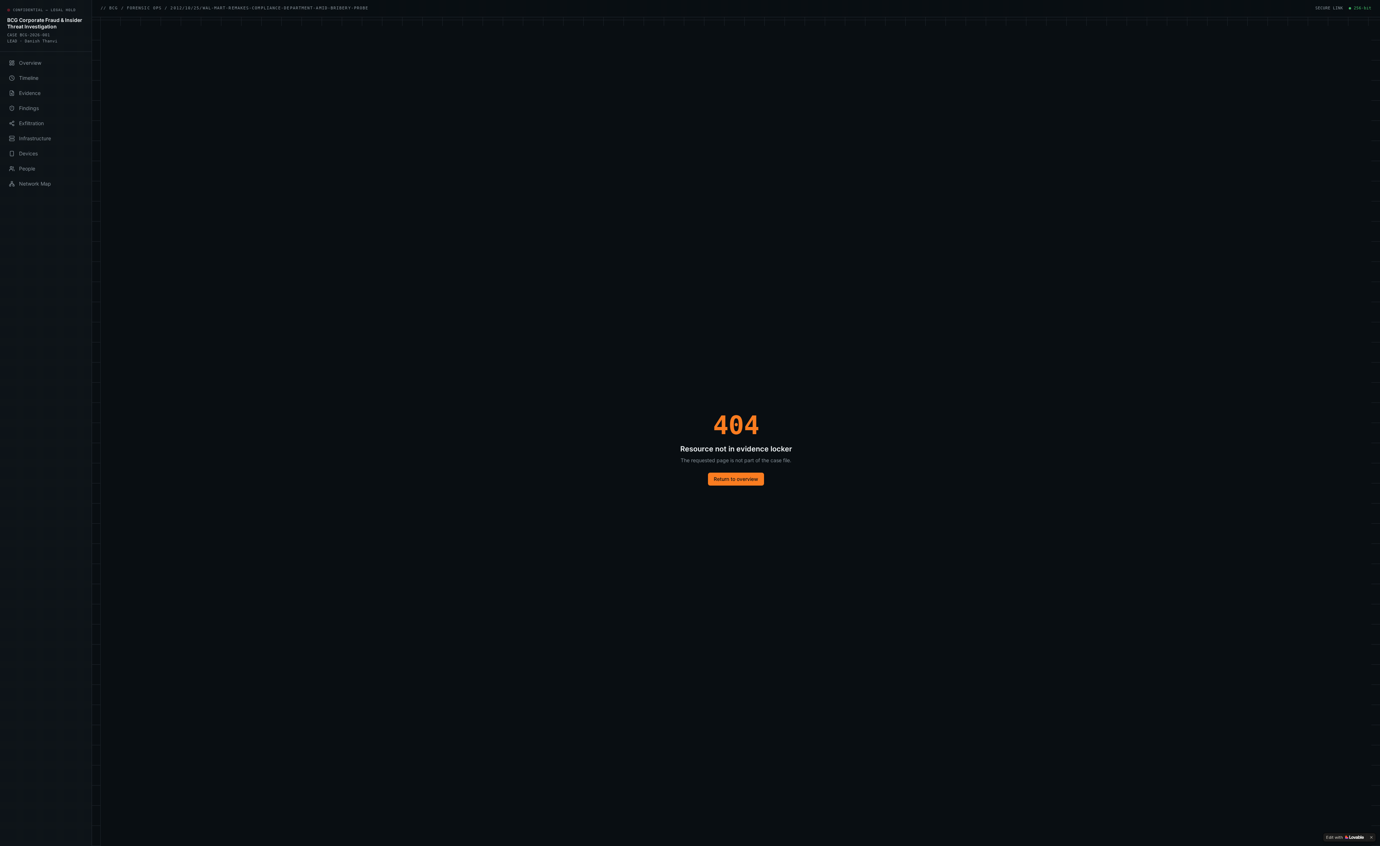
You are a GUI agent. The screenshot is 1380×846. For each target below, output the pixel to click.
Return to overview (736, 479)
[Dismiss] (1371, 837)
